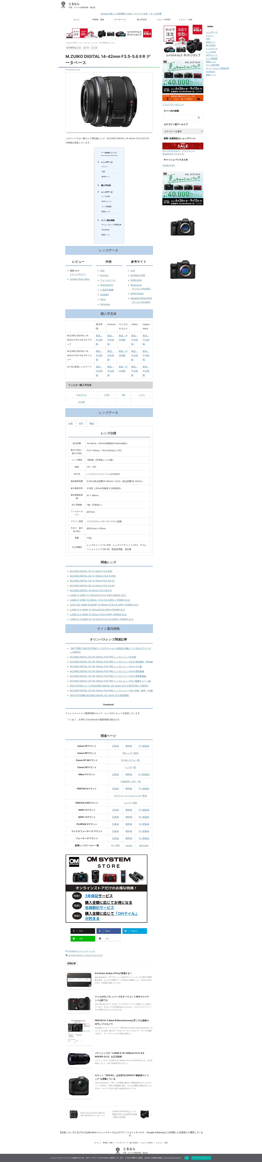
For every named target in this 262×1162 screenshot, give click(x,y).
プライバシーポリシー (173, 104)
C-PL (107, 394)
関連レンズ (106, 211)
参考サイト (106, 177)
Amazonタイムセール (173, 153)
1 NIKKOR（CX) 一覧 (130, 781)
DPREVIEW (136, 280)
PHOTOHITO (106, 285)
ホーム (76, 19)
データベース (120, 19)
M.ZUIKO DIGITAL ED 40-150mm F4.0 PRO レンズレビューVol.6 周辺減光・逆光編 (111, 661)
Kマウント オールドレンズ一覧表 (130, 795)
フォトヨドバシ (107, 280)
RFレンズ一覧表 (130, 753)
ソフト (142, 394)
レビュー (105, 166)
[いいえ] (258, 1158)
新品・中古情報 (99, 339)
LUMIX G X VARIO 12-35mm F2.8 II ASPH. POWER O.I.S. (98, 614)
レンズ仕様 (106, 196)
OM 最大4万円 (168, 165)
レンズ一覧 (130, 767)
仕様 (70, 423)
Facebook (105, 230)
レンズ (92, 951)
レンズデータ (107, 162)
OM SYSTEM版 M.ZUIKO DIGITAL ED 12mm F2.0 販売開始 (99, 695)
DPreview (105, 304)
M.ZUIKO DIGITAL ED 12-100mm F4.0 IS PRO (93, 576)
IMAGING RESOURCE (141, 298)
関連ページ (106, 235)
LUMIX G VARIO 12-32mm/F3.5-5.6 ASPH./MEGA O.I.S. (98, 595)
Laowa (128, 845)
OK (186, 1158)
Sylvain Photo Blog (79, 279)
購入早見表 (142, 19)
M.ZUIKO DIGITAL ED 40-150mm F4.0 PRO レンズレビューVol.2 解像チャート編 (110, 681)
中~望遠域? (144, 774)
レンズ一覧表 (130, 802)
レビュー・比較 (185, 19)
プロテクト (81, 394)
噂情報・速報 (98, 19)
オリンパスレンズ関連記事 (111, 225)
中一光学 (115, 845)
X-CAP (81, 402)
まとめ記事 (156, 13)
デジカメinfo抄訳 (141, 288)
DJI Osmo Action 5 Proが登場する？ (113, 973)
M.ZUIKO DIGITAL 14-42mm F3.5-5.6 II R (90, 590)
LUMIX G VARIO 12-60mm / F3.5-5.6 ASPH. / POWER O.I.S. (100, 600)
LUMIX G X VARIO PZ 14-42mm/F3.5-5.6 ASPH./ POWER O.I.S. (102, 619)
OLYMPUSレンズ (75, 951)
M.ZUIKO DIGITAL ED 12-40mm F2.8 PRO (91, 571)
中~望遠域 (144, 746)
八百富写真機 (106, 289)
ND (123, 394)
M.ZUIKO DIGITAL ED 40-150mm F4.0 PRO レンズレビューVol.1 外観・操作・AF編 (111, 690)
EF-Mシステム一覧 (130, 760)
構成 (92, 423)
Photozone (136, 285)
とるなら (74, 3)
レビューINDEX (163, 19)
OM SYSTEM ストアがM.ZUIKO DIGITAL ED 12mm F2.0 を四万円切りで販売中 (109, 685)
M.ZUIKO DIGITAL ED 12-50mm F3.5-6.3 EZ (92, 580)
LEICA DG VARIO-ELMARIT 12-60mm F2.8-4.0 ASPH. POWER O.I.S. (104, 604)
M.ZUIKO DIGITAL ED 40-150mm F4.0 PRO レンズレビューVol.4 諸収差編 (107, 671)
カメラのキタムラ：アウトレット (178, 150)
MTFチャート (107, 201)
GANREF (104, 294)
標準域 (129, 746)
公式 (102, 270)
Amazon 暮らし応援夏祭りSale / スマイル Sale (124, 13)
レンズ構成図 (106, 206)
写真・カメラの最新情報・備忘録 (135, 1153)
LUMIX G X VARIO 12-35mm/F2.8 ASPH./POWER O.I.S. (97, 609)
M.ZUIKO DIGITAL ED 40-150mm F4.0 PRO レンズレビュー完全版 (103, 657)
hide (114, 152)
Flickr (103, 299)
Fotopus (104, 275)
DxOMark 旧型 (137, 275)
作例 (103, 171)
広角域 (115, 746)
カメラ (86, 951)
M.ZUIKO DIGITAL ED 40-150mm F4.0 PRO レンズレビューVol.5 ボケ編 (106, 666)
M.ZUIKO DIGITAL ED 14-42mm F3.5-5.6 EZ (92, 585)
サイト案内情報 (108, 220)
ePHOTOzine (137, 293)
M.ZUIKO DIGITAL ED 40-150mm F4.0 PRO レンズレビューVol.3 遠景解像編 (108, 676)
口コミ (82, 274)
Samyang (144, 845)
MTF (81, 423)
